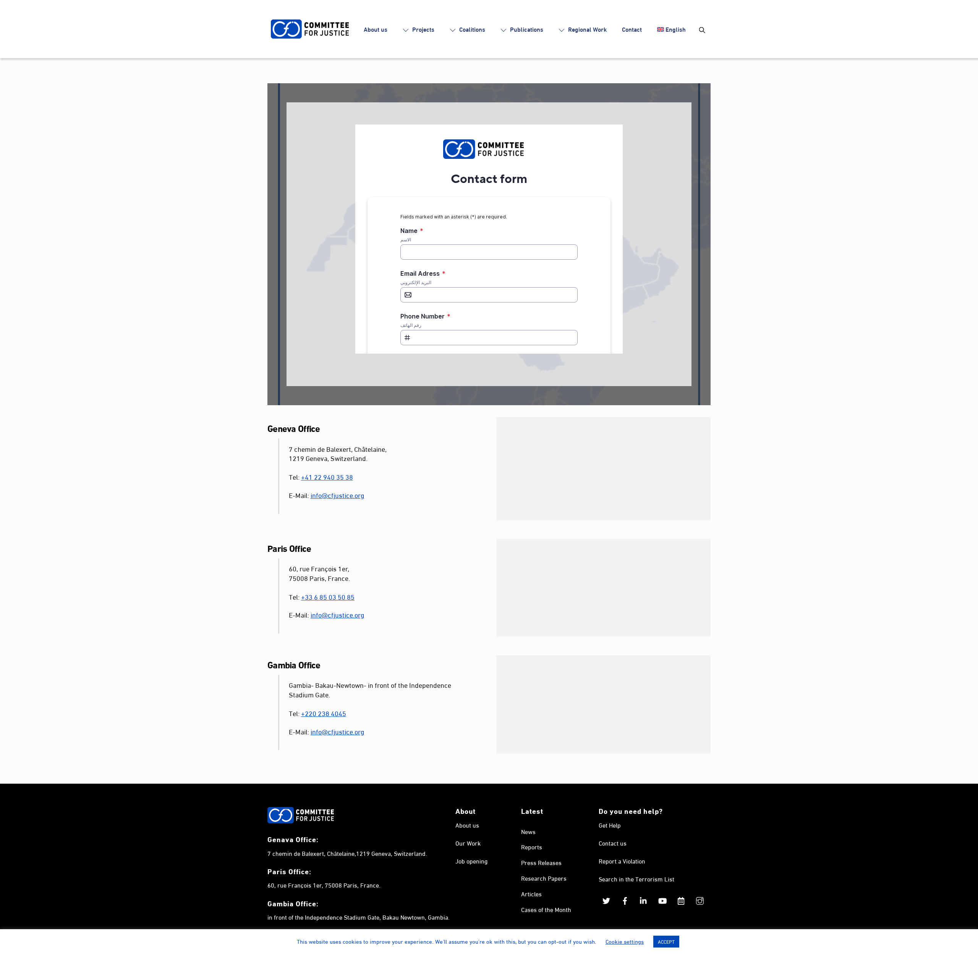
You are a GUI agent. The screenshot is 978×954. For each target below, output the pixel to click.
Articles (531, 893)
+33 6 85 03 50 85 (328, 596)
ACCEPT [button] (666, 941)
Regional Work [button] (587, 28)
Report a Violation (622, 860)
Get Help (610, 824)
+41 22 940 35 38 (327, 476)
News (528, 831)
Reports (531, 846)
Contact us (613, 842)
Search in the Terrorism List (636, 878)
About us (375, 28)
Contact (632, 28)
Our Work (468, 842)
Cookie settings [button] (625, 941)
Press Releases (541, 862)
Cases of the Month (546, 909)
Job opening (471, 860)
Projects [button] (422, 28)
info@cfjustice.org (337, 494)
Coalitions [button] (471, 28)
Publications (525, 28)
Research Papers (544, 877)
